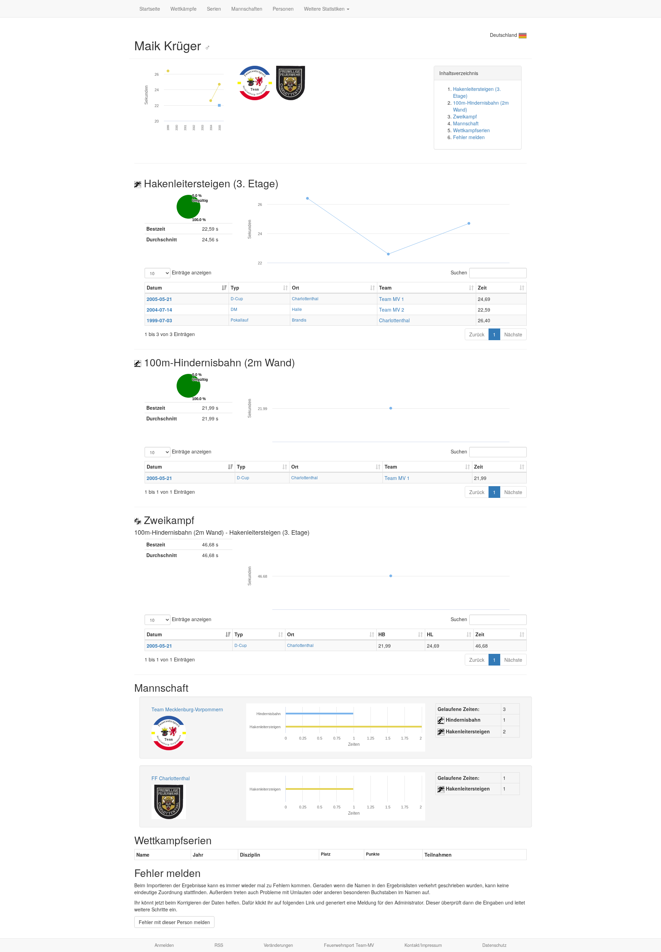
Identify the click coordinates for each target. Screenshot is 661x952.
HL (430, 634)
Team (385, 287)
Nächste (513, 334)
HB (381, 634)
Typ (235, 287)
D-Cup (237, 298)
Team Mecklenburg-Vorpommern (187, 709)
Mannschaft (466, 123)
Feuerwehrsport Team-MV (349, 945)
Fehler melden (469, 137)
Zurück (476, 334)
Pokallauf (239, 320)
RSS (218, 945)
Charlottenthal (305, 298)
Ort (295, 287)
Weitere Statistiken (325, 8)
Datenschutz (494, 945)
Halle (297, 309)
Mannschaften (246, 8)
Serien (214, 8)
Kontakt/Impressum (423, 945)
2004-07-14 (159, 309)
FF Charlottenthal (170, 778)
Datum (154, 287)
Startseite (149, 8)
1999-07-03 (159, 320)
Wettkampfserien (471, 130)
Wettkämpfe (183, 8)
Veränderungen (278, 945)
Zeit (482, 287)
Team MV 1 (391, 298)
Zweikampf (465, 116)
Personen (283, 8)
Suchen (459, 272)
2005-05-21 (159, 298)
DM (234, 309)
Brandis (299, 320)
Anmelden (164, 945)
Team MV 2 (391, 309)
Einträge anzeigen (190, 272)
